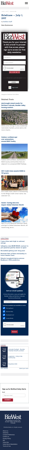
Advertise (5, 433)
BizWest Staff (7, 22)
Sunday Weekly (9, 318)
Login (13, 82)
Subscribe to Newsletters (10, 444)
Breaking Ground (10, 315)
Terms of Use (7, 446)
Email (3, 392)
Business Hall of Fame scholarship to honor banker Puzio (13, 254)
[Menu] (26, 3)
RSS (4, 440)
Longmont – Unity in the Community (15, 356)
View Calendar (4, 368)
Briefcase (9, 94)
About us (5, 431)
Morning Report (9, 308)
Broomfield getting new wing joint (13, 251)
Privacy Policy (7, 438)
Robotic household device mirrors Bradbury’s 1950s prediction (12, 259)
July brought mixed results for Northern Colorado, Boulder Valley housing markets (13, 105)
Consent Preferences (9, 434)
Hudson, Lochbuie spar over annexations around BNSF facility (9, 139)
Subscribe (6, 442)
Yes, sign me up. (14, 72)
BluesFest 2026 (12, 364)
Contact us (6, 436)
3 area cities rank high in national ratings (13, 242)
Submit (14, 332)
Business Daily (9, 311)
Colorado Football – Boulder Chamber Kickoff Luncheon (16, 350)
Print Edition (15, 94)
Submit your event (23, 368)
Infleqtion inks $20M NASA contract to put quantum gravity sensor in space (14, 247)
